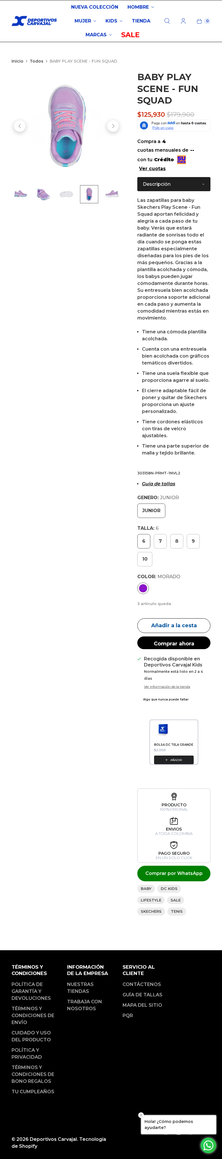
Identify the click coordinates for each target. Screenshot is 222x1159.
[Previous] (19, 126)
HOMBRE (138, 7)
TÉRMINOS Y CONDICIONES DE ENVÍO (33, 1015)
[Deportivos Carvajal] (35, 21)
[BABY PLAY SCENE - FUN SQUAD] (66, 126)
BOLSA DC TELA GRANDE (173, 745)
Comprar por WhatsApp (174, 873)
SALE (130, 35)
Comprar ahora (174, 643)
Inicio (17, 61)
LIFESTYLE (151, 900)
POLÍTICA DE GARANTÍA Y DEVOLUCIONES (31, 991)
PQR (128, 1015)
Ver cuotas (152, 168)
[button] (173, 184)
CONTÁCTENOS (142, 984)
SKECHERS (151, 911)
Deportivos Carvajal (53, 1139)
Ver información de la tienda (167, 687)
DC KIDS (169, 888)
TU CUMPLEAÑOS (33, 1091)
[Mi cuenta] (183, 21)
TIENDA (141, 21)
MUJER (83, 21)
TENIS (177, 911)
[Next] (113, 126)
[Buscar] (167, 21)
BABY (146, 888)
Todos (36, 61)
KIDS (111, 21)
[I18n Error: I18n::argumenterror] (45, 194)
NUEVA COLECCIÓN (94, 7)
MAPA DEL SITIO (142, 1005)
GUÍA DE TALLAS (142, 995)
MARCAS (96, 34)
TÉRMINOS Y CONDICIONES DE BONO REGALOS (33, 1074)
